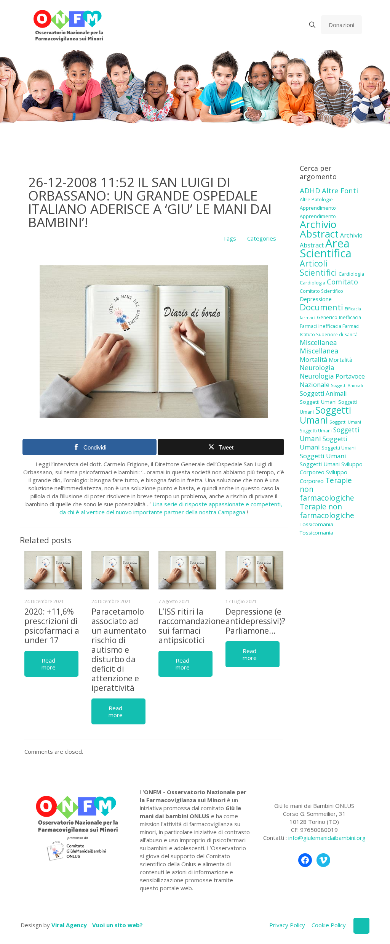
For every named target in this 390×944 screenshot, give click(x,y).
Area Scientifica (326, 248)
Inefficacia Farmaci (339, 326)
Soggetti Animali (347, 385)
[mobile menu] (285, 24)
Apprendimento (318, 207)
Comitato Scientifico (321, 291)
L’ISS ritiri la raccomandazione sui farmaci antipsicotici (191, 625)
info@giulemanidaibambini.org (327, 837)
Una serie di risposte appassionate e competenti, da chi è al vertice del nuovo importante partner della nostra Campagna (170, 508)
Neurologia (317, 367)
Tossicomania (316, 524)
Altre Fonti (340, 190)
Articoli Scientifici (318, 268)
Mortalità (313, 359)
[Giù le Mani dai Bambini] (68, 25)
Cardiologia (351, 273)
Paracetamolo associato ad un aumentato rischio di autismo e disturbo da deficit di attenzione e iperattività (118, 649)
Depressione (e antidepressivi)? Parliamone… (255, 621)
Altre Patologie (316, 199)
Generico (327, 317)
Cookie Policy (329, 925)
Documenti (321, 307)
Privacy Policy (287, 925)
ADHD (310, 191)
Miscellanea (318, 342)
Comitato (342, 281)
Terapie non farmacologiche (327, 510)
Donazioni (341, 25)
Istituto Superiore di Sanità (329, 334)
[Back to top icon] (361, 926)
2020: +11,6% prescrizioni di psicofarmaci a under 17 (51, 625)
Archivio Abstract (319, 229)
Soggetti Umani (318, 401)
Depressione (316, 299)
